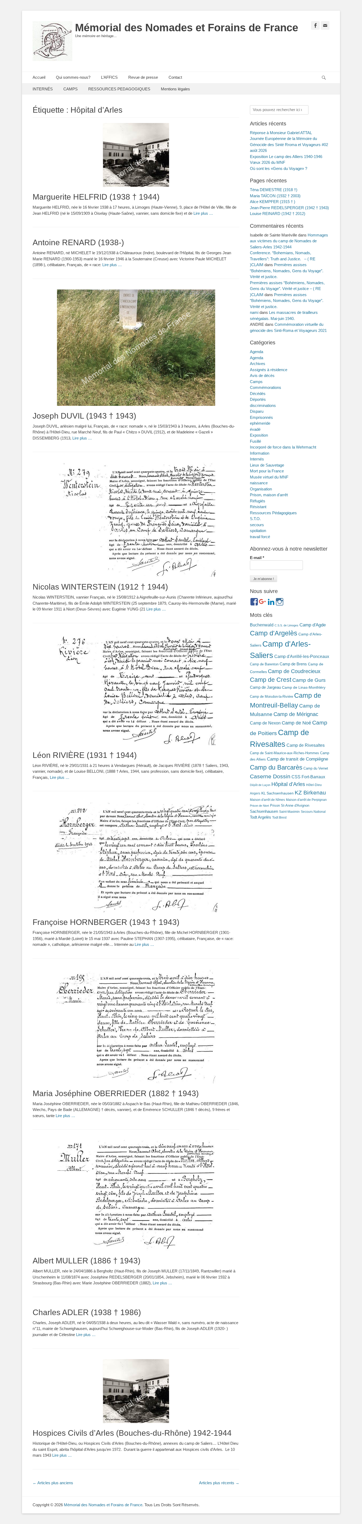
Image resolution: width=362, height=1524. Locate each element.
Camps (256, 381)
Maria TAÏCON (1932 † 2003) (275, 196)
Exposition (259, 435)
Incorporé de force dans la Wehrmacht (283, 447)
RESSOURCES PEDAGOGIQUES (119, 89)
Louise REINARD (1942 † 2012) (277, 213)
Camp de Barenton (264, 664)
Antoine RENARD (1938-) (78, 242)
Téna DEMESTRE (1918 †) (273, 189)
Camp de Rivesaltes (305, 745)
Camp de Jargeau (265, 687)
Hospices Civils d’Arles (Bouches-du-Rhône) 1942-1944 (132, 1433)
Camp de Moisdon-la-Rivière (271, 697)
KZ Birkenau (310, 792)
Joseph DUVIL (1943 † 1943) (84, 415)
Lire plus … (203, 213)
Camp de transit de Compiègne (297, 759)
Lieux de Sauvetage (267, 465)
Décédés (258, 393)
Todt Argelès (260, 817)
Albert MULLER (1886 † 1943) (86, 1260)
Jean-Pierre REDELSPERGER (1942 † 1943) (289, 207)
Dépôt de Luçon (260, 785)
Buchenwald (261, 624)
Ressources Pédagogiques (273, 513)
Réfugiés (257, 501)
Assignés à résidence (268, 369)
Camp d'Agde (312, 624)
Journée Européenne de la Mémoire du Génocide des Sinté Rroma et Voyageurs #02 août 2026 (289, 144)
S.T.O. (255, 518)
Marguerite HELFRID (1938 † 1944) (96, 196)
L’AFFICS (109, 77)
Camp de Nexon (265, 723)
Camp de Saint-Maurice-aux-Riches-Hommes (284, 753)
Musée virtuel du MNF (269, 477)
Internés (257, 459)
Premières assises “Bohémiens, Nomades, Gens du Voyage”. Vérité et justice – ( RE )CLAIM (287, 288)
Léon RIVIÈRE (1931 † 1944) (85, 755)
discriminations (263, 405)
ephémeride (260, 423)
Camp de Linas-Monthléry (303, 687)
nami (254, 312)
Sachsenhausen (264, 811)
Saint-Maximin (289, 812)
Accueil (39, 77)
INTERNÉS (43, 89)
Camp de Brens (293, 664)
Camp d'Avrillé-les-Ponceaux (301, 656)
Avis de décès (262, 375)
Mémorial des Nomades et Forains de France (186, 27)
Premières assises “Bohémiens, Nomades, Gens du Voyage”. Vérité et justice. (286, 270)
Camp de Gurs (309, 680)
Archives (257, 363)
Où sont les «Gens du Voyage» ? (278, 168)
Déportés (258, 399)
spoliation (258, 530)
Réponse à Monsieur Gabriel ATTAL (281, 132)
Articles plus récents (219, 1483)
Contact (175, 77)
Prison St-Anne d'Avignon (289, 805)
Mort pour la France (267, 471)
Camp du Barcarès (276, 767)
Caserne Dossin (270, 776)
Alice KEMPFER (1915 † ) (272, 201)
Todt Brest (279, 817)
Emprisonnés (261, 417)
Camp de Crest (270, 679)
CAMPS (70, 89)
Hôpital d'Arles (288, 784)
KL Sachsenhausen (277, 793)
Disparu (256, 411)
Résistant (258, 506)
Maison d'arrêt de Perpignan (306, 799)
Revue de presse (143, 77)
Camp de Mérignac (295, 714)
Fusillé (255, 441)
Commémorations (265, 387)
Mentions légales (175, 89)
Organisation (261, 489)
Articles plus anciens (53, 1483)
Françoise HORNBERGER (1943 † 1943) (106, 922)
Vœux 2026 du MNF (267, 162)
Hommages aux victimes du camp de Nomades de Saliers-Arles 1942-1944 (289, 241)
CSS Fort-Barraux (308, 776)
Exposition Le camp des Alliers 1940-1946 (286, 156)
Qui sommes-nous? (73, 77)
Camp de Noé (296, 723)
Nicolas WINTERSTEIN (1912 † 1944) (100, 586)
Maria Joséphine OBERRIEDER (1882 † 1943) (116, 1093)
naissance (259, 483)
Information (259, 453)
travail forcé (260, 536)
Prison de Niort (259, 805)
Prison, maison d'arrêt (269, 495)
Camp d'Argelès (273, 633)
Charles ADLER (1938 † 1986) (87, 1312)
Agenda (256, 351)
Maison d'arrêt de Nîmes (267, 799)
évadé (255, 429)
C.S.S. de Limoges (286, 625)
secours (257, 524)
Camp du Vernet (315, 768)
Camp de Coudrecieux (294, 671)
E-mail (257, 557)
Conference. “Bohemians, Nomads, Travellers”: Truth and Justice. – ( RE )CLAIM (282, 259)
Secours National (313, 812)
